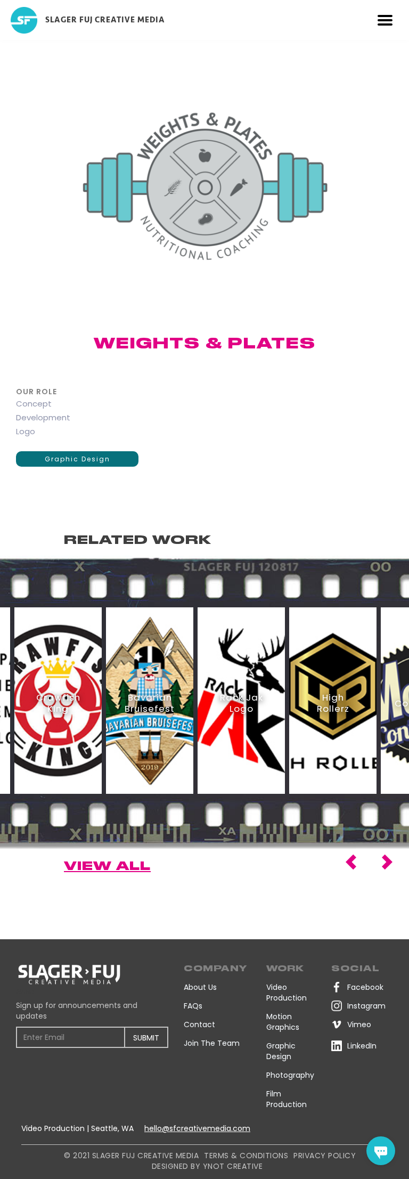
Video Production (286, 992)
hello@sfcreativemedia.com (197, 1128)
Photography (290, 1075)
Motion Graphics (282, 1021)
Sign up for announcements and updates (76, 1010)
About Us (200, 987)
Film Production (286, 1099)
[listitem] (58, 700)
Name (25, 992)
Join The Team (212, 1043)
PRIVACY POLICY (324, 1155)
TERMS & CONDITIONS (246, 1155)
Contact (199, 1024)
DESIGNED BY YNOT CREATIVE (207, 1166)
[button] (385, 20)
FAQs (193, 1006)
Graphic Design (77, 459)
